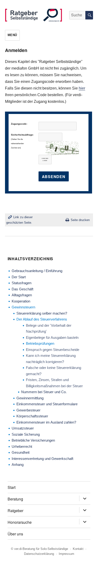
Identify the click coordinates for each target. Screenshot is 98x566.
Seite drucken (80, 220)
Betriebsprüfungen (40, 343)
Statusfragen (21, 283)
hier (82, 88)
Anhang (18, 464)
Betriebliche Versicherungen (33, 440)
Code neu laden (45, 159)
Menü (12, 35)
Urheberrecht (22, 446)
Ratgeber (15, 510)
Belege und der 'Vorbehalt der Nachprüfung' (48, 328)
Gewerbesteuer (28, 410)
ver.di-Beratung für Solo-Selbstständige (41, 549)
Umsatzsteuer (23, 428)
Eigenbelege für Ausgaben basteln (52, 337)
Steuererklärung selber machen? (41, 313)
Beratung (15, 499)
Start (11, 487)
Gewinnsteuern (23, 307)
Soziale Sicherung (26, 434)
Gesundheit (20, 452)
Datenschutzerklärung (39, 554)
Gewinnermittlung (30, 398)
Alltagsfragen (22, 295)
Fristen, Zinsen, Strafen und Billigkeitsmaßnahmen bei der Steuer (54, 383)
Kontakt (78, 549)
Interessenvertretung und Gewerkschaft (42, 459)
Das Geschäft (22, 289)
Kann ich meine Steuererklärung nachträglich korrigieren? (51, 359)
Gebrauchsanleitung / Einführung (37, 271)
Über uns (15, 534)
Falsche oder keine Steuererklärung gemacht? (53, 371)
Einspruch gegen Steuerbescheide (52, 350)
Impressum (66, 554)
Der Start (19, 277)
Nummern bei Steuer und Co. (44, 392)
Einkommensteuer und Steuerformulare (47, 404)
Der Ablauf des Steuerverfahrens (41, 319)
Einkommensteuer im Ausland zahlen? (46, 422)
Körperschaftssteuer (32, 416)
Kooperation (21, 301)
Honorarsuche (20, 522)
